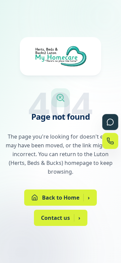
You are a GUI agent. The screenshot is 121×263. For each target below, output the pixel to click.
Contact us (60, 218)
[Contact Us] (110, 141)
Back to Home (66, 197)
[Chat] (110, 122)
